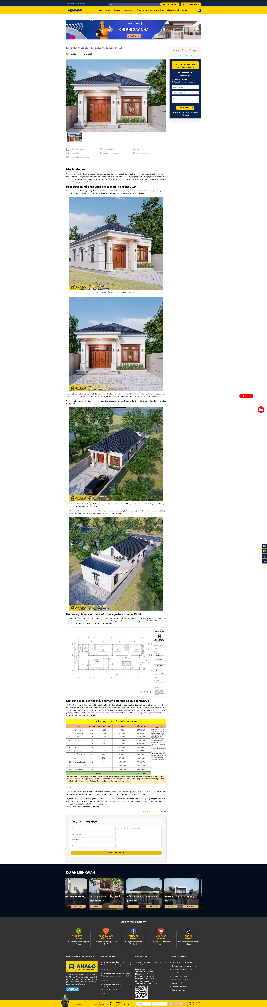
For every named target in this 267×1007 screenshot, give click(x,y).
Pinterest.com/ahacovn (144, 981)
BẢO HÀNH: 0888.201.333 (191, 4)
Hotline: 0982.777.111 (185, 56)
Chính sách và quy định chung (182, 969)
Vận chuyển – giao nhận (180, 980)
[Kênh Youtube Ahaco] (264, 551)
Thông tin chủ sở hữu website (182, 963)
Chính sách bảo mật (179, 987)
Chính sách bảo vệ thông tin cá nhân (184, 966)
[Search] (199, 10)
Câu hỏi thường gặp (179, 990)
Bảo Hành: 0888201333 (144, 972)
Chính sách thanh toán (180, 976)
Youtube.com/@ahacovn (145, 976)
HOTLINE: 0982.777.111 (170, 4)
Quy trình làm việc (178, 973)
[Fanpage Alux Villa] (264, 546)
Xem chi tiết (91, 906)
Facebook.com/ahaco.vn (145, 974)
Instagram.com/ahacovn (145, 979)
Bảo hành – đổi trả (178, 983)
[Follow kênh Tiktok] (264, 556)
